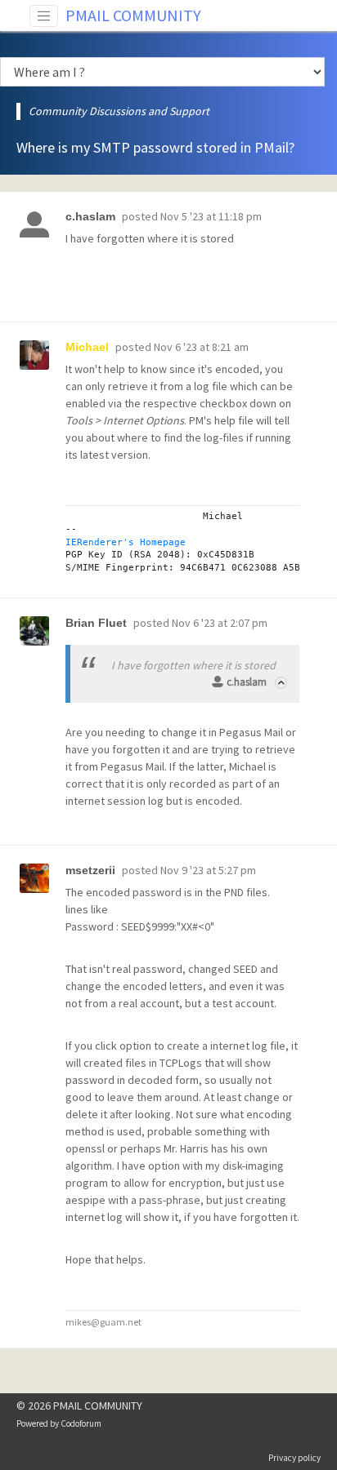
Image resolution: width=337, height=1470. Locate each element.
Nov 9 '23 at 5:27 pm (208, 870)
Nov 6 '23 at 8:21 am (201, 347)
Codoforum (81, 1423)
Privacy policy (294, 1457)
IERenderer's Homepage (125, 542)
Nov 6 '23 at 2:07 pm (219, 622)
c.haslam (247, 682)
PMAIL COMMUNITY (133, 15)
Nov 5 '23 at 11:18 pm (211, 216)
